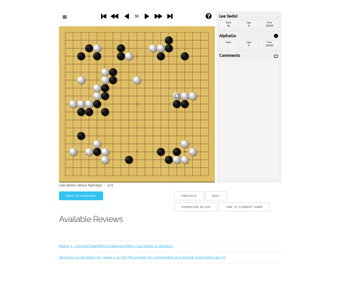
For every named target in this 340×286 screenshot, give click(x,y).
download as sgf (196, 207)
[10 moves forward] (158, 17)
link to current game (244, 207)
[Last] (170, 17)
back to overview (81, 195)
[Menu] (65, 17)
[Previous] (126, 17)
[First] (103, 17)
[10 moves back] (115, 17)
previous (189, 195)
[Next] (147, 17)
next (216, 195)
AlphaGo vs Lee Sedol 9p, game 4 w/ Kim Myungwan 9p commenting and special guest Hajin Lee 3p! (142, 257)
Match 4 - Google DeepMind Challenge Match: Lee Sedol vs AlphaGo (116, 246)
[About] (209, 17)
